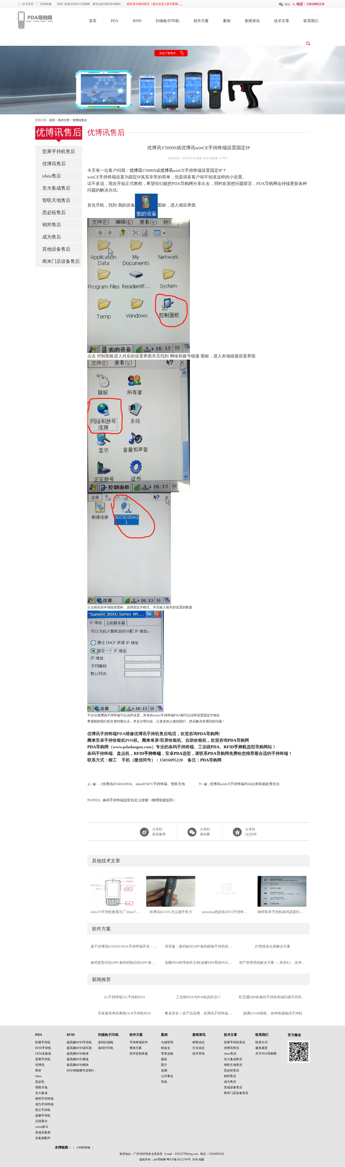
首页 (92, 21)
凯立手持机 (42, 1110)
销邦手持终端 (44, 1098)
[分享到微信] (198, 832)
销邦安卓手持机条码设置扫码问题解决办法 (282, 912)
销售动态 (198, 1042)
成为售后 (51, 236)
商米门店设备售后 (61, 261)
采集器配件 (42, 1138)
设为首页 (28, 4)
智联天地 (41, 1087)
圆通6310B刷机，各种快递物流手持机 (272, 1013)
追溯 (164, 1070)
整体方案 (136, 1048)
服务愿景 (261, 1048)
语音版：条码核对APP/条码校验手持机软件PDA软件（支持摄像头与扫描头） (198, 946)
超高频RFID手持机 (79, 1042)
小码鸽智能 (83, 1147)
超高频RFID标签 (78, 1053)
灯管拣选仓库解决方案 (272, 946)
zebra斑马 (41, 1127)
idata (38, 1076)
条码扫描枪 (105, 1042)
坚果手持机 (42, 1059)
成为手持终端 (44, 1104)
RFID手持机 (235, 747)
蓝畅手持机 (42, 1115)
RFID (137, 21)
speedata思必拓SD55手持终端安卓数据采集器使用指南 (226, 912)
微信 (287, 4)
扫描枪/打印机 (167, 21)
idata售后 (51, 175)
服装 (164, 1059)
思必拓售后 (54, 212)
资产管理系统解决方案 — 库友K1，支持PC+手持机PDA (273, 962)
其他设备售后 (56, 249)
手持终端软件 (139, 1042)
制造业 (165, 1048)
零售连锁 (167, 1053)
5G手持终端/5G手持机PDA (124, 997)
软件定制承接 (139, 1053)
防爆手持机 (42, 1042)
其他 (164, 1081)
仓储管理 (167, 1042)
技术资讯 (198, 1053)
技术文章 (281, 21)
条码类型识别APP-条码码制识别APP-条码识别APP (124, 962)
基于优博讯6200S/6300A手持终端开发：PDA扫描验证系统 (124, 946)
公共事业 (167, 1076)
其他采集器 (42, 1132)
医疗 (164, 1065)
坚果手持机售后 (58, 151)
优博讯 (136, 170)
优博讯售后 (80, 120)
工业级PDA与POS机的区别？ (198, 997)
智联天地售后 (56, 200)
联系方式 (261, 1042)
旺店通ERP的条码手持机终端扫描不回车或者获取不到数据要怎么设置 (273, 997)
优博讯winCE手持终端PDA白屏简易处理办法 (245, 784)
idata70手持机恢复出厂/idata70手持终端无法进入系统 (115, 912)
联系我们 (310, 21)
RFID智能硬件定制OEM (83, 1070)
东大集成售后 (56, 188)
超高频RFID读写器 (79, 1048)
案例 (226, 21)
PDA (115, 21)
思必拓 (39, 1081)
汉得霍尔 (41, 1121)
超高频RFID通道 (78, 1059)
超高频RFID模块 (78, 1065)
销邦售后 (51, 224)
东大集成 (41, 1093)
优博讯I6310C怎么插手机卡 (171, 912)
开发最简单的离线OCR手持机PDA (124, 1013)
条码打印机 (105, 1048)
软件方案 (201, 21)
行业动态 (198, 1048)
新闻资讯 (252, 21)
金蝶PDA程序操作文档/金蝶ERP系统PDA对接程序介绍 (198, 962)
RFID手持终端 (147, 753)
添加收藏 (45, 4)
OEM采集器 (43, 1053)
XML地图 (198, 1159)
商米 (91, 740)
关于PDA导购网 (265, 1053)
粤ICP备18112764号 (179, 1159)
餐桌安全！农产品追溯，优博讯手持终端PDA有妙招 (198, 1013)
